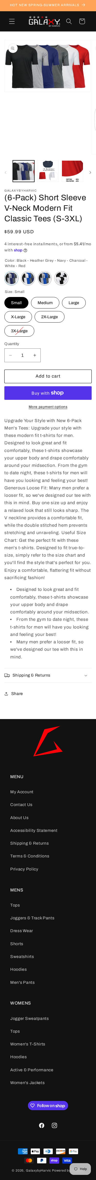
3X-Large (19, 329)
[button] (11, 21)
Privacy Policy (24, 869)
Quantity (11, 344)
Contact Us (21, 804)
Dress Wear (21, 931)
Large (74, 301)
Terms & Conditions (29, 856)
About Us (19, 817)
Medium (45, 301)
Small (16, 301)
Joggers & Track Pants (32, 918)
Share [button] (17, 693)
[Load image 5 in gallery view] (48, 171)
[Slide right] (90, 172)
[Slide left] (5, 172)
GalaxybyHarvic (38, 1170)
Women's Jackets (27, 1082)
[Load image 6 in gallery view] (72, 171)
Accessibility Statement (34, 830)
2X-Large (49, 315)
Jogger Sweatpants (29, 1018)
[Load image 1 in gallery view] (23, 171)
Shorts (16, 944)
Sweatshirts (22, 956)
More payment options (48, 407)
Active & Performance (32, 1070)
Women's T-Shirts (27, 1044)
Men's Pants (22, 982)
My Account (22, 792)
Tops (15, 905)
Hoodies (18, 969)
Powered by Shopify (68, 1170)
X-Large (18, 315)
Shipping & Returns (29, 843)
